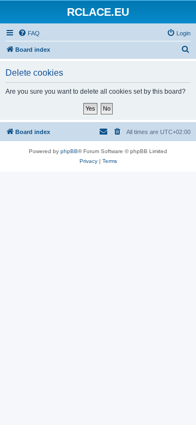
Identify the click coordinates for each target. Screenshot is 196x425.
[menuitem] (29, 33)
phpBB (69, 151)
